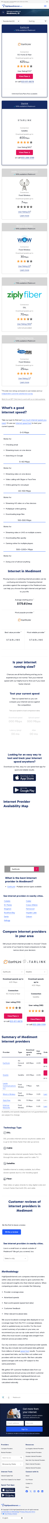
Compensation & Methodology (10, 1511)
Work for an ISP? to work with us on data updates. (23, 399)
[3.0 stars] (24, 66)
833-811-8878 (27, 81)
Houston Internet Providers (33, 1456)
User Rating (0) (24, 212)
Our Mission (29, 1479)
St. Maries (8, 905)
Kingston (7, 909)
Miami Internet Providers (33, 1464)
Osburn (29, 916)
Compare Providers (7, 1448)
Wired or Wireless (24, 226)
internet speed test (23, 423)
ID (8, 1397)
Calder (28, 901)
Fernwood (30, 909)
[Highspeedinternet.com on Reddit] (38, 1491)
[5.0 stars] (31, 66)
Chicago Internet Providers (33, 1452)
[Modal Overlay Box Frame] (24, 1420)
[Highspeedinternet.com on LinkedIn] (42, 1491)
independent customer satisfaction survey (17, 394)
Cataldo (7, 901)
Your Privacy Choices (11, 1513)
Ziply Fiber (24, 280)
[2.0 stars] (21, 66)
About (27, 1476)
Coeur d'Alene (31, 905)
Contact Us (29, 1483)
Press (27, 1487)
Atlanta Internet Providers (33, 1468)
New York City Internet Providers (35, 1460)
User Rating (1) (24, 378)
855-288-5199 (27, 157)
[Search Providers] (21, 1457)
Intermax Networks (25, 338)
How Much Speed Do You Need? (11, 1479)
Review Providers (6, 1452)
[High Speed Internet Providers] (12, 6)
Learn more (24, 216)
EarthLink (24, 27)
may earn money (9, 1)
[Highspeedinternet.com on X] (31, 1491)
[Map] (24, 840)
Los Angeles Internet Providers (35, 1448)
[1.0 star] (18, 66)
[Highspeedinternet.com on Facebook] (27, 1491)
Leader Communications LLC (24, 171)
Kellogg (7, 920)
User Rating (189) (24, 324)
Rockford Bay (9, 913)
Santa (6, 916)
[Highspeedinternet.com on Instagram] (34, 1491)
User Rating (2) (24, 266)
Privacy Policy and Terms (27, 1511)
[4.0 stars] (28, 66)
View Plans (22, 76)
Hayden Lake (31, 913)
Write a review (11, 1232)
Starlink (24, 103)
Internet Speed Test (7, 1476)
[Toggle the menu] (45, 6)
